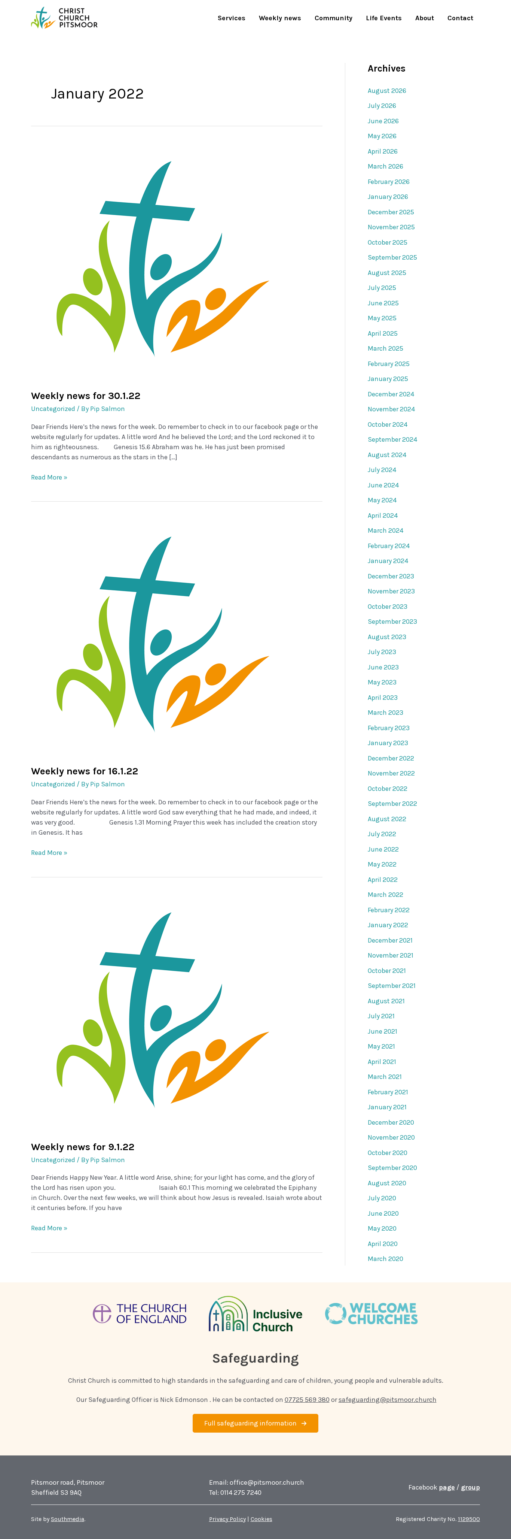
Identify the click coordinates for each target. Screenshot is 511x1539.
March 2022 (385, 895)
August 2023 (387, 637)
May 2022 (382, 864)
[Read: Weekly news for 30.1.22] (155, 261)
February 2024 (389, 546)
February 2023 (389, 728)
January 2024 (388, 561)
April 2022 (383, 880)
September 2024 (392, 439)
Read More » (49, 478)
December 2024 (391, 394)
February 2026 (389, 182)
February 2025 (389, 364)
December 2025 (391, 212)
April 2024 (383, 515)
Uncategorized (53, 409)
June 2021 (382, 1031)
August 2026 (387, 91)
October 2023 (387, 606)
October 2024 (387, 424)
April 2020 (383, 1244)
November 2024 (391, 409)
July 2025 (382, 288)
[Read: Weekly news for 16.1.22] (155, 636)
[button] (255, 1423)
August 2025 (387, 273)
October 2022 (387, 788)
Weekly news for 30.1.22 (85, 396)
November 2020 (391, 1137)
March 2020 (385, 1259)
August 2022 (387, 819)
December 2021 (390, 940)
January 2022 (388, 925)
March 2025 (385, 348)
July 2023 (382, 652)
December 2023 (391, 576)
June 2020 (383, 1213)
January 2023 (388, 743)
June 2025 (383, 303)
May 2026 (382, 136)
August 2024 (387, 455)
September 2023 (392, 621)
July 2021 (381, 1016)
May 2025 (382, 318)
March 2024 (385, 530)
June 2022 (383, 849)
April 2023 (383, 697)
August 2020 (387, 1183)
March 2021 (385, 1077)
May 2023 (382, 682)
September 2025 (392, 257)
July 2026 (382, 106)
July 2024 (382, 470)
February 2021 (388, 1092)
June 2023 (383, 667)
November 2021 (390, 955)
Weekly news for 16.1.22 (84, 771)
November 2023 (391, 591)
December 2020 (391, 1122)
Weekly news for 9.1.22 (82, 1147)
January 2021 (387, 1107)
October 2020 (387, 1153)
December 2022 (391, 758)
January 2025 (388, 379)
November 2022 (391, 773)
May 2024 (382, 500)
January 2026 (388, 197)
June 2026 (383, 121)
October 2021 (387, 971)
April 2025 (383, 333)
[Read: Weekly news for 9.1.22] (155, 1012)
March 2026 (385, 166)
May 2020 (382, 1228)
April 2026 (383, 151)
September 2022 (392, 803)
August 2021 (386, 1001)
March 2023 (385, 712)
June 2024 (383, 485)
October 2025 (387, 242)
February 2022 (389, 910)
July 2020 (382, 1198)
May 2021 (381, 1046)
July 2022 (382, 834)
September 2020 (392, 1168)
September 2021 (392, 986)
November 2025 (391, 227)
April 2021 (382, 1062)
